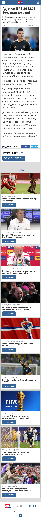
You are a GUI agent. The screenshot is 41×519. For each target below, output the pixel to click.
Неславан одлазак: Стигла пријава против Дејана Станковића (18, 272)
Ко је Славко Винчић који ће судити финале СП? (19, 381)
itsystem (23, 512)
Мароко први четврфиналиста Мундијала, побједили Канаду (16, 489)
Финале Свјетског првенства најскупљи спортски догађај (15, 417)
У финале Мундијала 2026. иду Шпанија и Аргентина (16, 453)
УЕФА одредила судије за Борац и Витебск (18, 344)
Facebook (26, 147)
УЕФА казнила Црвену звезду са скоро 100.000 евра (19, 199)
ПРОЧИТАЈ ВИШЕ (9, 205)
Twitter (35, 147)
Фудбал (20, 170)
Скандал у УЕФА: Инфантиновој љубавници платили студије (16, 308)
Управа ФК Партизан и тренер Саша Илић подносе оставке (18, 236)
